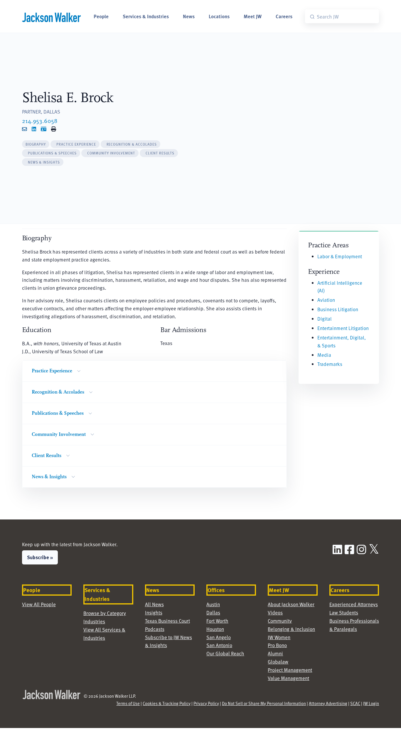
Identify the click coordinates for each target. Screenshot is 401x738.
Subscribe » (40, 557)
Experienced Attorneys (353, 604)
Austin (213, 604)
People (101, 16)
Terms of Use (128, 703)
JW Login (371, 703)
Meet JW (253, 16)
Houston (215, 629)
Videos (275, 612)
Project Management (290, 670)
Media (324, 355)
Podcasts (154, 629)
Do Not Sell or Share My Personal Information (264, 703)
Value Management (288, 678)
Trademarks (329, 364)
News (189, 16)
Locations (219, 16)
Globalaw (278, 661)
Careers (284, 16)
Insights (153, 612)
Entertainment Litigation (343, 328)
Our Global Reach (225, 653)
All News (154, 604)
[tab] (36, 144)
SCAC (355, 703)
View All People (39, 604)
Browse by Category (104, 613)
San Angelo (218, 637)
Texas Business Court (167, 620)
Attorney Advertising (328, 703)
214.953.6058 (40, 120)
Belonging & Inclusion (291, 629)
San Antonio (219, 645)
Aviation (326, 300)
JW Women (279, 637)
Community (280, 620)
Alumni (275, 653)
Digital (324, 318)
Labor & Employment (339, 256)
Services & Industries (146, 16)
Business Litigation (337, 309)
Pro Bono (277, 645)
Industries (94, 621)
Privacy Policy (206, 703)
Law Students (343, 612)
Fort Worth (217, 620)
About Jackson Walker (291, 604)
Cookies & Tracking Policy (167, 703)
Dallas (213, 612)
